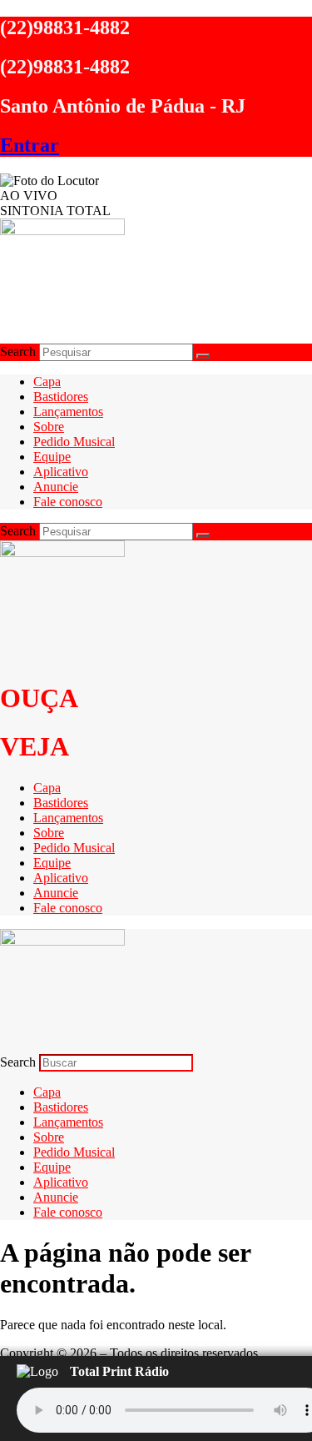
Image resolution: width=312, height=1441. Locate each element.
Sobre (48, 426)
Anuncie (55, 486)
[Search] (203, 356)
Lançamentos (68, 411)
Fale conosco (67, 502)
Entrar (29, 145)
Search (18, 351)
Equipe (52, 456)
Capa (47, 381)
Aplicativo (60, 471)
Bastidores (60, 396)
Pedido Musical (74, 441)
